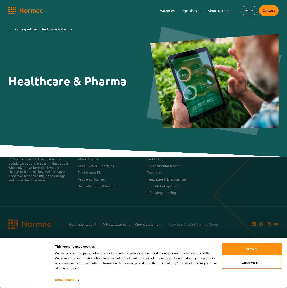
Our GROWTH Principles (96, 166)
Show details (64, 279)
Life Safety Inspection (163, 186)
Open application (83, 224)
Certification (156, 159)
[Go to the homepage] (25, 10)
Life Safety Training (161, 192)
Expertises (189, 10)
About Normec (219, 10)
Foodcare (154, 172)
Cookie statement (148, 224)
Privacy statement (116, 224)
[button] (10, 29)
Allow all (252, 249)
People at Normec (91, 179)
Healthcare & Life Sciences (166, 179)
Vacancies (167, 10)
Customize (250, 262)
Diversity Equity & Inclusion (98, 186)
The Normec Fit (89, 172)
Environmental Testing (163, 166)
